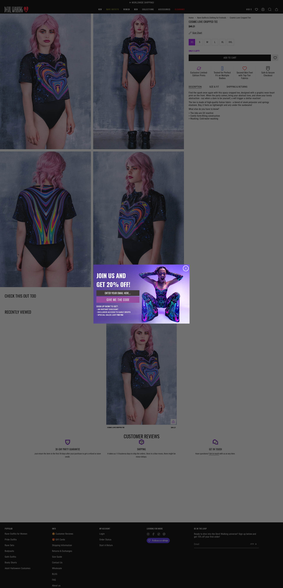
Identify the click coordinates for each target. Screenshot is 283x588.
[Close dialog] (185, 268)
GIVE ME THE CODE (118, 299)
